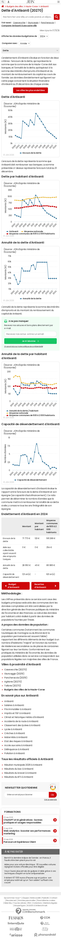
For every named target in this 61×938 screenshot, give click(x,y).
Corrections (37, 903)
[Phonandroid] (45, 935)
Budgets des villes (15, 6)
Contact (53, 898)
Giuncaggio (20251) (14, 673)
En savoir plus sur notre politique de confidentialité (23, 346)
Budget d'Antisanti (13, 585)
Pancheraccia (47, 23)
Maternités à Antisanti (15, 737)
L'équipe (25, 898)
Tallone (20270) (12, 685)
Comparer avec (9, 43)
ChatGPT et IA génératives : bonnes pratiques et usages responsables (23, 820)
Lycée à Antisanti (13, 729)
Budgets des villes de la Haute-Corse (24, 689)
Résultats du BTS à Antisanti (18, 777)
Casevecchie (19, 23)
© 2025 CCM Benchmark (37, 905)
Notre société (35, 898)
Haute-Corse (32, 6)
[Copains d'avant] (15, 929)
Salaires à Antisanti (14, 705)
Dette (6, 50)
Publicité (45, 898)
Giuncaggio (33, 23)
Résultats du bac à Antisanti (18, 769)
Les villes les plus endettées (30, 90)
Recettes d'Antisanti (40, 585)
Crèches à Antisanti (14, 733)
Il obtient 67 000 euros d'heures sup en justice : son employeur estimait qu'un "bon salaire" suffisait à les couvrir (28, 880)
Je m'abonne (28, 341)
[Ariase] (15, 934)
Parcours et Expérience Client (20, 841)
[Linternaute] (15, 923)
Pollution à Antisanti (14, 753)
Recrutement (11, 900)
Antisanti (44, 6)
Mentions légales (50, 903)
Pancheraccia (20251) (15, 677)
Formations (12, 812)
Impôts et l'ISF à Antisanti (17, 713)
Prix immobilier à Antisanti (17, 709)
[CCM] (45, 918)
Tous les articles (19, 903)
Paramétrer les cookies (46, 900)
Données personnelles (26, 900)
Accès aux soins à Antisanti (18, 745)
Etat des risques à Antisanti (18, 741)
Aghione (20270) (13, 681)
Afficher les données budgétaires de (19, 36)
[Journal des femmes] (15, 918)
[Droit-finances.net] (45, 923)
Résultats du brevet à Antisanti (20, 773)
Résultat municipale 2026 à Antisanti (23, 765)
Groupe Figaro (20, 905)
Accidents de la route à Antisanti (21, 721)
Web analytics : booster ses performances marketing (27, 831)
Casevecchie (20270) (15, 669)
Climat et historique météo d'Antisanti (24, 717)
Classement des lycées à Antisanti (22, 725)
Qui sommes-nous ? (12, 898)
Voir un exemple (50, 799)
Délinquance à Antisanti (16, 749)
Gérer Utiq (8, 903)
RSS (29, 903)
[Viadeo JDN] (45, 929)
